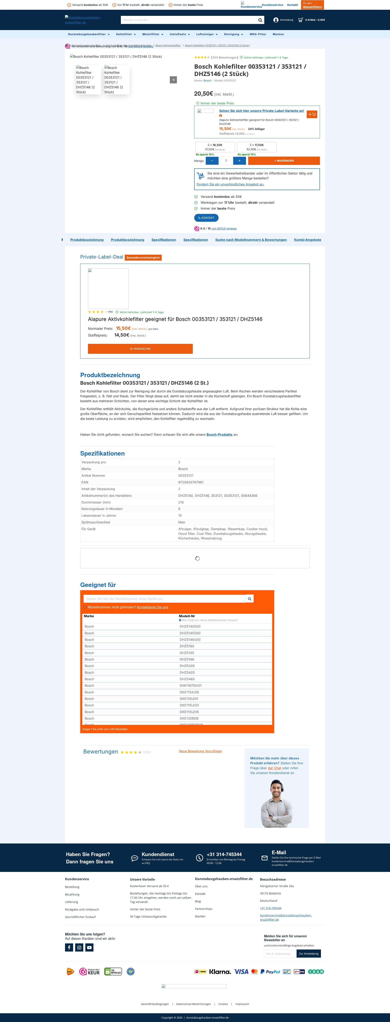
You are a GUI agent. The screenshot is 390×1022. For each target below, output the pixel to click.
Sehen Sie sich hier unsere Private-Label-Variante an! (261, 111)
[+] (239, 161)
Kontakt (208, 217)
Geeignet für (98, 585)
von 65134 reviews (223, 228)
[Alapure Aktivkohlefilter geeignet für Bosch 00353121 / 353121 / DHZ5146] (108, 288)
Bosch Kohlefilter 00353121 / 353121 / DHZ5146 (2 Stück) (217, 45)
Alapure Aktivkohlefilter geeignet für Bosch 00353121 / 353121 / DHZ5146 (175, 319)
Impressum (242, 1004)
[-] (212, 161)
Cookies (223, 1004)
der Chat (274, 768)
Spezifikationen (102, 453)
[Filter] (250, 598)
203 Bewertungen (225, 57)
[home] (66, 45)
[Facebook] (69, 947)
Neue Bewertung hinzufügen (200, 751)
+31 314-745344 (270, 908)
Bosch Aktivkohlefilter (168, 45)
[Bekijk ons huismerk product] (205, 117)
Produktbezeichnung (110, 375)
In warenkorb (140, 348)
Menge (199, 160)
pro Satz (153, 328)
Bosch (207, 80)
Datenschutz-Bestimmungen (193, 1004)
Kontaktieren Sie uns (152, 607)
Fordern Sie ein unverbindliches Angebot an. (230, 184)
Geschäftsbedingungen (155, 1004)
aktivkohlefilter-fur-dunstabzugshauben (128, 45)
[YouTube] (89, 947)
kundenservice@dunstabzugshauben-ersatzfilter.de (286, 917)
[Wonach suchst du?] (260, 20)
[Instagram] (79, 947)
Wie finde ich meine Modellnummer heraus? (209, 620)
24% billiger (256, 129)
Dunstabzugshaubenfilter (86, 45)
